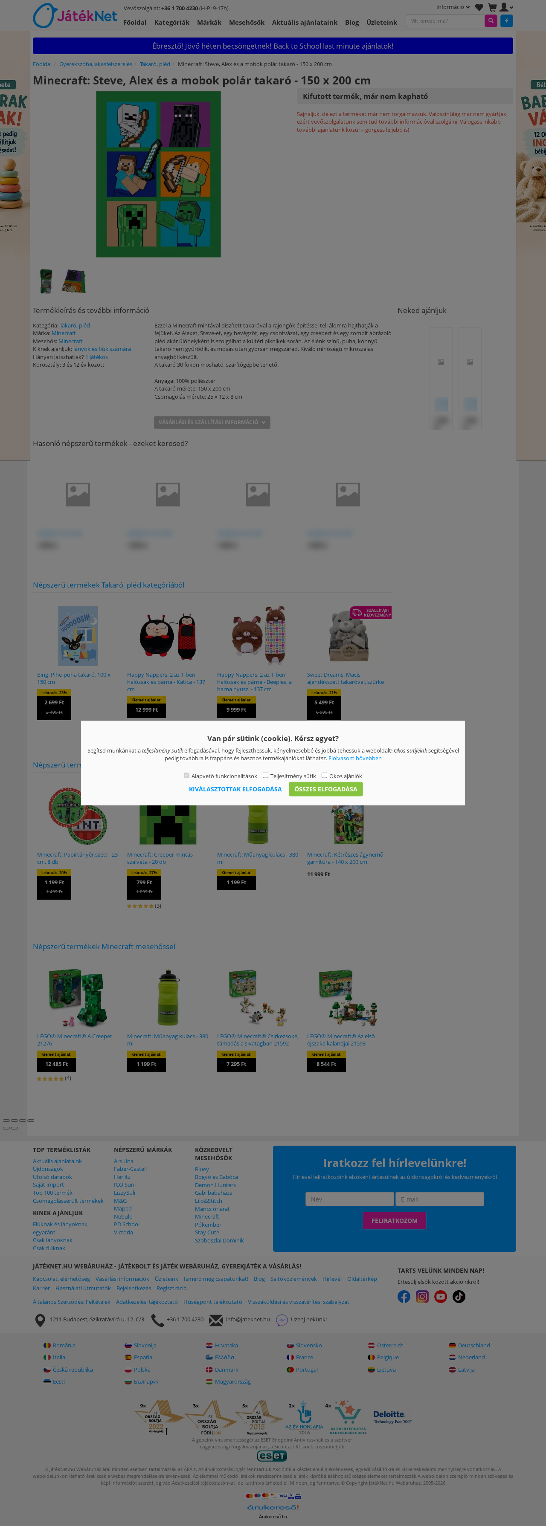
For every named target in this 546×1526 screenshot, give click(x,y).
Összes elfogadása (325, 789)
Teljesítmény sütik (293, 775)
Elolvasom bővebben (355, 758)
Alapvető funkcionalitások (224, 775)
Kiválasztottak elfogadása (235, 789)
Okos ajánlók (345, 775)
